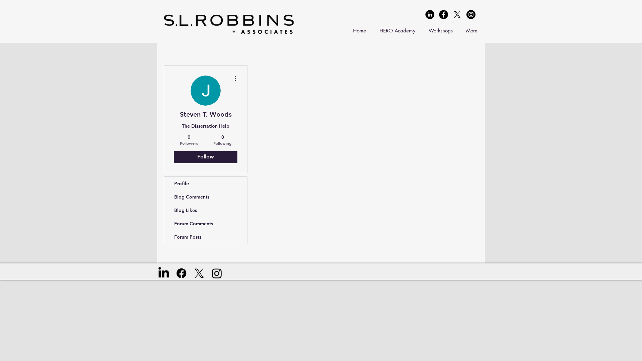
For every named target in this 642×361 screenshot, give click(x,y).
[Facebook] (181, 273)
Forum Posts (187, 237)
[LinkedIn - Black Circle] (429, 14)
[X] (457, 14)
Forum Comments (193, 224)
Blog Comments (191, 197)
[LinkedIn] (163, 273)
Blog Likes (185, 210)
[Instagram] (216, 273)
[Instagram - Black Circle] (470, 14)
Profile (181, 183)
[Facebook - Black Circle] (443, 14)
